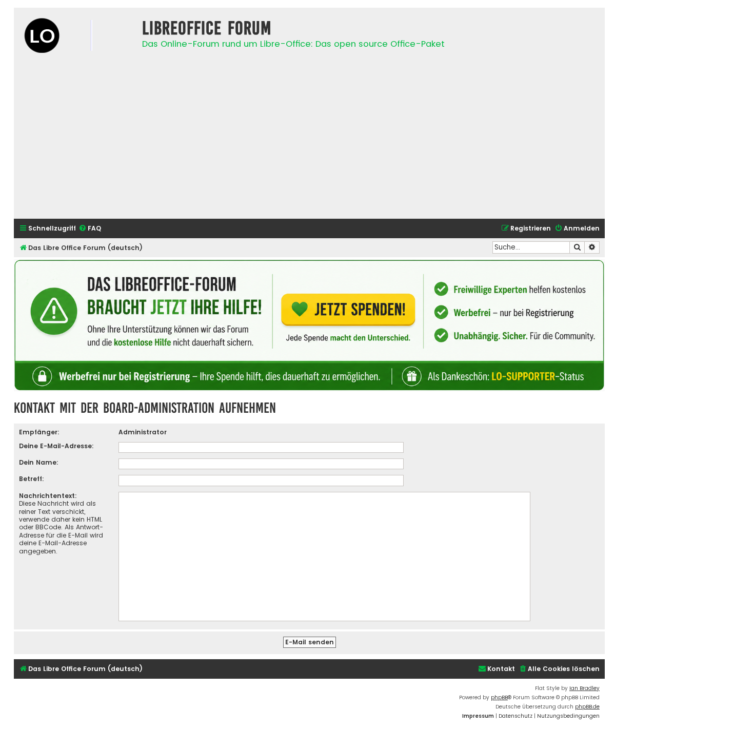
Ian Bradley (584, 688)
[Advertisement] (309, 139)
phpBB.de (587, 707)
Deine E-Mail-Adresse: (56, 446)
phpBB (499, 697)
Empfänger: (39, 432)
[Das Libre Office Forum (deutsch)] (75, 36)
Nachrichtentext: (48, 495)
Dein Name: (38, 462)
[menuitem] (89, 229)
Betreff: (31, 478)
